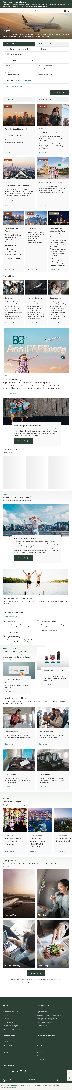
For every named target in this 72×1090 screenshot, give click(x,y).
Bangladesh (64, 1080)
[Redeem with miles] (7, 54)
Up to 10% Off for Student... (25, 80)
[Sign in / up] (68, 11)
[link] (36, 350)
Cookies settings (42, 1025)
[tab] (9, 49)
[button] (36, 60)
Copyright (5, 1080)
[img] (68, 2)
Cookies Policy (10, 1087)
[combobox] (19, 66)
